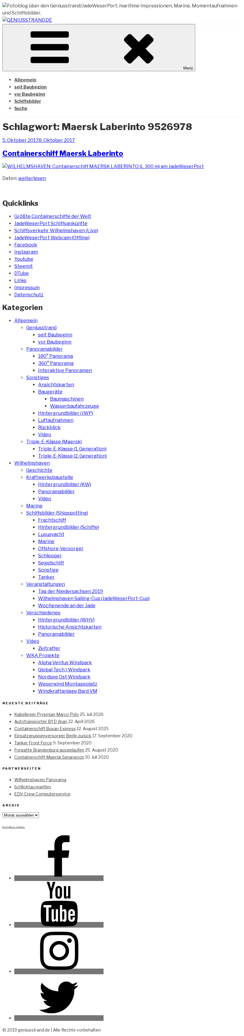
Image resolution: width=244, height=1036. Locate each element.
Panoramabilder (44, 349)
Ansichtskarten (56, 384)
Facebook (25, 245)
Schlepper (50, 556)
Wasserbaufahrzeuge (74, 406)
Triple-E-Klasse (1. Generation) (72, 449)
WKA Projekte (43, 655)
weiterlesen (32, 178)
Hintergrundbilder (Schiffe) (68, 527)
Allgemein (25, 79)
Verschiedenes (43, 613)
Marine (34, 506)
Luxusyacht (51, 534)
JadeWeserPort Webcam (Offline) (52, 238)
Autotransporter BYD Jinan (40, 721)
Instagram (26, 252)
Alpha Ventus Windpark (65, 662)
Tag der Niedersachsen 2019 (70, 591)
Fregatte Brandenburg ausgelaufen (49, 749)
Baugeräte (50, 392)
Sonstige (48, 570)
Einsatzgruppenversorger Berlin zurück (52, 735)
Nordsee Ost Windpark (64, 677)
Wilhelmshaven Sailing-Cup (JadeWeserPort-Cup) (94, 598)
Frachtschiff (52, 520)
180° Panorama (55, 356)
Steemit (23, 266)
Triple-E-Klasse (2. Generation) (72, 456)
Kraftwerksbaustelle (49, 477)
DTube (21, 273)
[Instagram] (59, 971)
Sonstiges (37, 377)
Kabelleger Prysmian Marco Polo (46, 714)
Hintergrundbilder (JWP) (65, 413)
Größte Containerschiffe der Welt (52, 216)
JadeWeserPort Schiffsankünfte (50, 223)
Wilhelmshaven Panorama (40, 779)
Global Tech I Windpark (64, 670)
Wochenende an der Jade (67, 605)
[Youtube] (59, 925)
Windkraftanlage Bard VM (67, 691)
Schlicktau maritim (32, 786)
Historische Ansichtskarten (69, 627)
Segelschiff (51, 563)
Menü (188, 68)
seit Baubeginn (30, 86)
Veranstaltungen (45, 584)
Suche (20, 108)
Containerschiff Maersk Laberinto (62, 153)
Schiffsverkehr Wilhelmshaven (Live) (56, 230)
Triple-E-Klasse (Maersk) (54, 442)
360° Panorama (55, 363)
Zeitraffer (49, 648)
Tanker (46, 577)
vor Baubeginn (29, 94)
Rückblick (49, 427)
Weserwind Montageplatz (67, 684)
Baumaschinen (67, 399)
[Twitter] (59, 1018)
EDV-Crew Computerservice (42, 793)
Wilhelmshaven (32, 463)
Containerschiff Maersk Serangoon (49, 757)
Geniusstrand (41, 327)
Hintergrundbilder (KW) (64, 484)
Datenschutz (28, 295)
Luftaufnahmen (55, 420)
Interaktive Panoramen (65, 370)
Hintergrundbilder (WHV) (66, 620)
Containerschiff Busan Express (45, 728)
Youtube (23, 259)
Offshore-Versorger (61, 548)
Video (44, 434)
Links (20, 280)
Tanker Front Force (33, 742)
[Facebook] (59, 878)
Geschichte (39, 470)
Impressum (27, 287)
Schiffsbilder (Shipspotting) (57, 513)
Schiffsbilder (27, 101)
